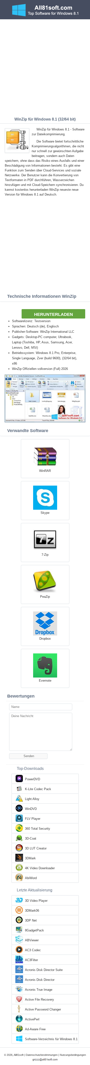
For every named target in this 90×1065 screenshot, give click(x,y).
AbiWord (31, 878)
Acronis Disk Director (39, 980)
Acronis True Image (38, 989)
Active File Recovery (39, 999)
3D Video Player (36, 900)
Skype (45, 513)
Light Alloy (32, 799)
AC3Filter (31, 960)
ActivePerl (32, 1019)
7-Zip (45, 554)
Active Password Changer (43, 1009)
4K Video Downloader (40, 868)
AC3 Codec (33, 950)
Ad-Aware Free (35, 1029)
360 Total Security (37, 828)
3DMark (30, 858)
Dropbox (45, 638)
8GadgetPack (34, 930)
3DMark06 (32, 910)
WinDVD (31, 809)
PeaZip (45, 596)
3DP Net (31, 920)
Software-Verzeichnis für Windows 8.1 (51, 1039)
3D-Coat (30, 838)
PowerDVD (32, 779)
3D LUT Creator (36, 848)
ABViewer (32, 940)
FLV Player (32, 819)
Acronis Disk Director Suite (44, 970)
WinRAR (45, 471)
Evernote (45, 680)
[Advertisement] (45, 67)
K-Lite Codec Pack (38, 789)
